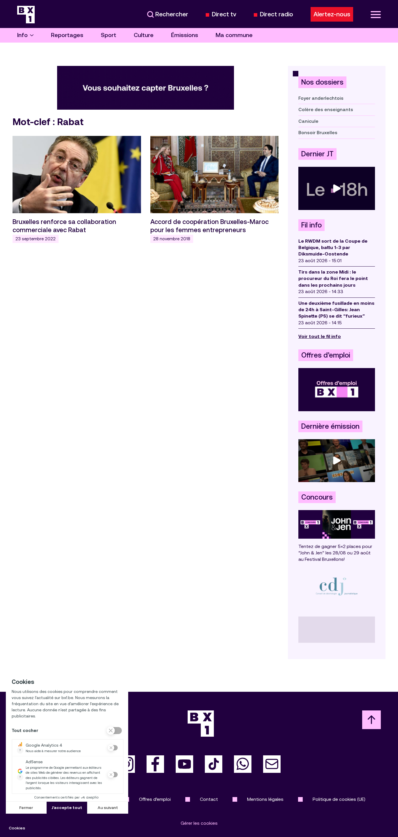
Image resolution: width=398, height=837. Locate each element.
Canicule (308, 121)
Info (22, 35)
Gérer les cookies (199, 823)
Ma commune (234, 35)
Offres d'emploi (155, 799)
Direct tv (224, 14)
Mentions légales (265, 799)
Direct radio (276, 14)
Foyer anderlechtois (321, 98)
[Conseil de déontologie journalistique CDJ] (336, 586)
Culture (144, 35)
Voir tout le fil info (319, 336)
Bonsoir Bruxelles (317, 132)
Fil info (311, 225)
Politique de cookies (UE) (339, 799)
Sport (108, 35)
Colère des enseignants (325, 109)
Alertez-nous (332, 14)
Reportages (67, 35)
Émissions (184, 35)
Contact (209, 799)
